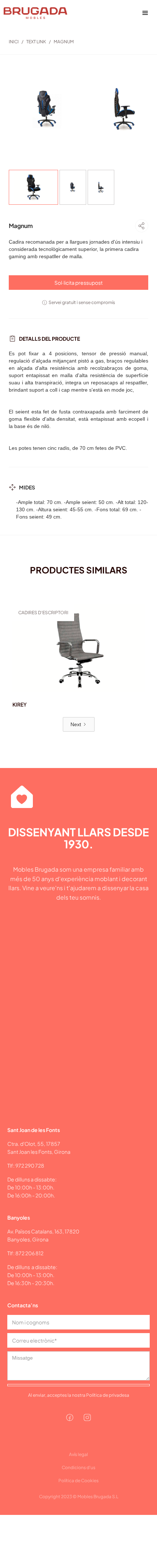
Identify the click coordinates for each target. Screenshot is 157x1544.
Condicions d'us (78, 1467)
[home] (33, 13)
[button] (145, 13)
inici (14, 41)
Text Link (36, 41)
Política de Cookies (78, 1480)
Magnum (64, 41)
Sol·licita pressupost (78, 282)
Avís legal (78, 1454)
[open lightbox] (47, 109)
